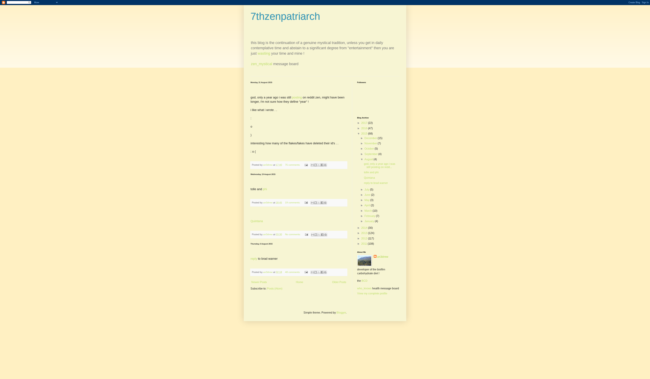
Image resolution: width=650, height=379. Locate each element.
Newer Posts (259, 282)
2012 (364, 238)
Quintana (257, 221)
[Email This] (312, 165)
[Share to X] (318, 165)
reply (254, 258)
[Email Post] (306, 164)
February (370, 216)
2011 (364, 243)
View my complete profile (372, 293)
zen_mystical (261, 64)
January (369, 221)
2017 (364, 122)
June (367, 194)
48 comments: (293, 272)
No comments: (293, 234)
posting (297, 97)
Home (299, 282)
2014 (364, 227)
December (371, 138)
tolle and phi (371, 172)
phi (265, 189)
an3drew (382, 256)
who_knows (364, 288)
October (369, 148)
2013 (364, 233)
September (371, 154)
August (369, 159)
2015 (364, 133)
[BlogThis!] (315, 165)
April (367, 205)
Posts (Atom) (274, 288)
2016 (364, 128)
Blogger (341, 312)
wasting (264, 53)
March (368, 210)
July (367, 189)
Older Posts (339, 282)
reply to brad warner (376, 183)
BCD (364, 280)
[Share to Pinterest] (325, 165)
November (371, 143)
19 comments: (293, 202)
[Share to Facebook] (322, 165)
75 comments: (293, 164)
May (367, 200)
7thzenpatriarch (285, 16)
